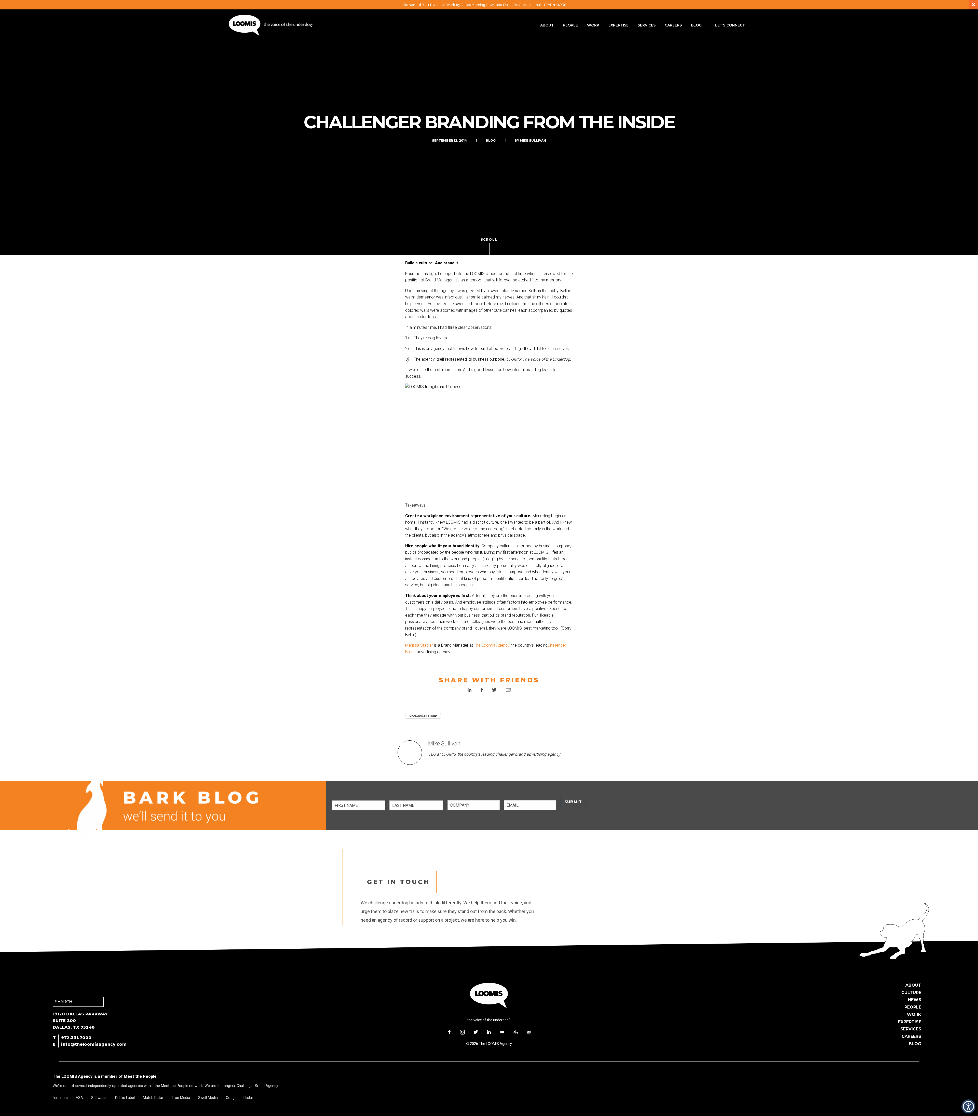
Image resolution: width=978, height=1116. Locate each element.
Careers (673, 25)
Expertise (618, 25)
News (914, 999)
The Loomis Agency (491, 645)
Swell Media (208, 1098)
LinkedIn (489, 1032)
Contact (529, 1032)
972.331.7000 (76, 1037)
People (570, 25)
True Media (181, 1098)
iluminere (60, 1098)
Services (647, 25)
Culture (911, 992)
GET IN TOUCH (398, 882)
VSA (79, 1098)
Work (593, 25)
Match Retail (153, 1098)
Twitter (476, 1032)
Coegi (230, 1098)
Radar (248, 1098)
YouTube (502, 1032)
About (547, 25)
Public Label (125, 1098)
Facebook (449, 1032)
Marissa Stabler (419, 645)
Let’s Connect (730, 25)
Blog (696, 25)
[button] (968, 1106)
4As (515, 1032)
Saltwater (99, 1098)
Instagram (462, 1032)
